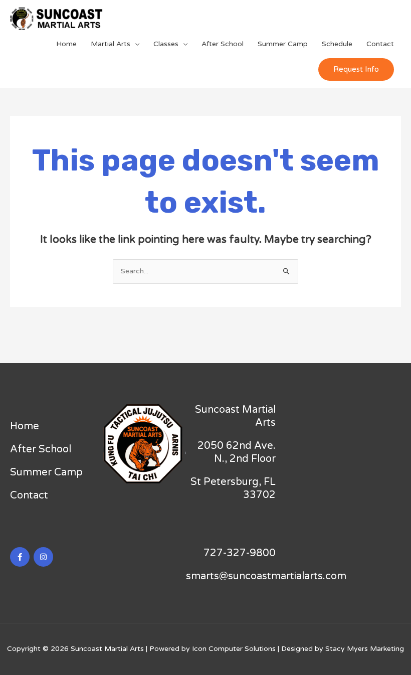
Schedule (337, 44)
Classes (165, 44)
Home (66, 44)
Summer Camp (283, 44)
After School (222, 44)
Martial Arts (110, 44)
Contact (380, 44)
